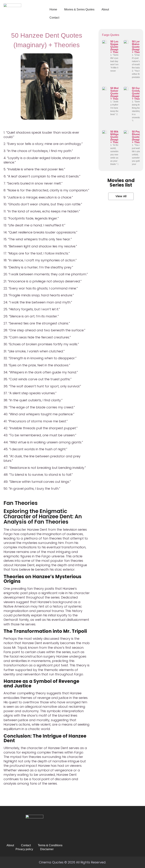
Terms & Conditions (50, 845)
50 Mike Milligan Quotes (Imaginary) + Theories (117, 137)
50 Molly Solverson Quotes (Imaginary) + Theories (117, 93)
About (105, 9)
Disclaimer (47, 849)
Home (53, 9)
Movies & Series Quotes (79, 9)
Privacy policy (24, 849)
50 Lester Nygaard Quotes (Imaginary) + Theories (117, 47)
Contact (54, 17)
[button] (121, 196)
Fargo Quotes (110, 34)
